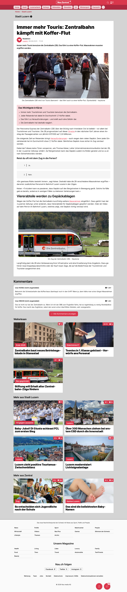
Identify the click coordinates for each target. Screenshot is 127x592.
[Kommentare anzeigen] (107, 586)
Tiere (36, 552)
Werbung (27, 576)
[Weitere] (103, 7)
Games (77, 531)
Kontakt (48, 576)
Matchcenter (79, 528)
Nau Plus (58, 531)
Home (17, 12)
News (16, 528)
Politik (36, 528)
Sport (56, 528)
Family (97, 548)
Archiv (57, 535)
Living (36, 548)
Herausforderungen (58, 138)
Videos (36, 531)
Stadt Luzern (27, 12)
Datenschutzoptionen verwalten (92, 576)
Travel (57, 552)
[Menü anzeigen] (112, 2)
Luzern (25, 41)
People (97, 528)
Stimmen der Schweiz (102, 531)
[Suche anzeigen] (108, 2)
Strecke (71, 131)
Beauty (16, 556)
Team (35, 576)
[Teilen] (99, 586)
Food (16, 552)
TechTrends (99, 552)
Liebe (56, 548)
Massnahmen (75, 201)
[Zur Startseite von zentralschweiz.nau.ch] (63, 2)
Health (16, 548)
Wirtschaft (18, 531)
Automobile (79, 552)
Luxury (77, 548)
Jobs (41, 576)
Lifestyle (17, 535)
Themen (37, 535)
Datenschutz (58, 576)
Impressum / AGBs (71, 576)
